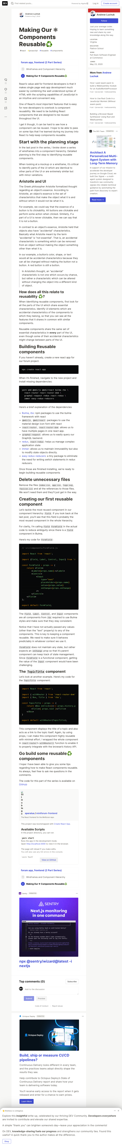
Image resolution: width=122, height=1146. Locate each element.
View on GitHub (49, 860)
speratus (30, 813)
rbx (32, 413)
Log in (95, 3)
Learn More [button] (26, 1101)
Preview (41, 998)
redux (25, 441)
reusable (44, 50)
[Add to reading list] (6, 100)
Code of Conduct (41, 1006)
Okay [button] (6, 1141)
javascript (33, 50)
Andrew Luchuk (32, 14)
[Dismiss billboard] (118, 1111)
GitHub (23, 784)
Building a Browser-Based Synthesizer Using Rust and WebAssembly (102, 118)
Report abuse (57, 1006)
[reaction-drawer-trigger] (6, 81)
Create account (110, 3)
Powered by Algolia (79, 3)
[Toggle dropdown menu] (77, 893)
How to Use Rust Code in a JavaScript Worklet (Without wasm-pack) (102, 102)
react (23, 50)
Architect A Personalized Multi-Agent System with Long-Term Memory (104, 158)
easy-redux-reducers (34, 456)
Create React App (62, 824)
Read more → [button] (98, 199)
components (56, 50)
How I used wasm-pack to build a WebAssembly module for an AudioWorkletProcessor (103, 87)
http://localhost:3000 (36, 844)
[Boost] (6, 108)
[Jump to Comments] (6, 90)
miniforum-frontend (46, 813)
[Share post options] (5, 116)
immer (25, 448)
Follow (104, 21)
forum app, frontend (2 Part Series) (41, 62)
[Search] (12, 3)
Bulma (25, 413)
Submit (29, 998)
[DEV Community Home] (5, 3)
